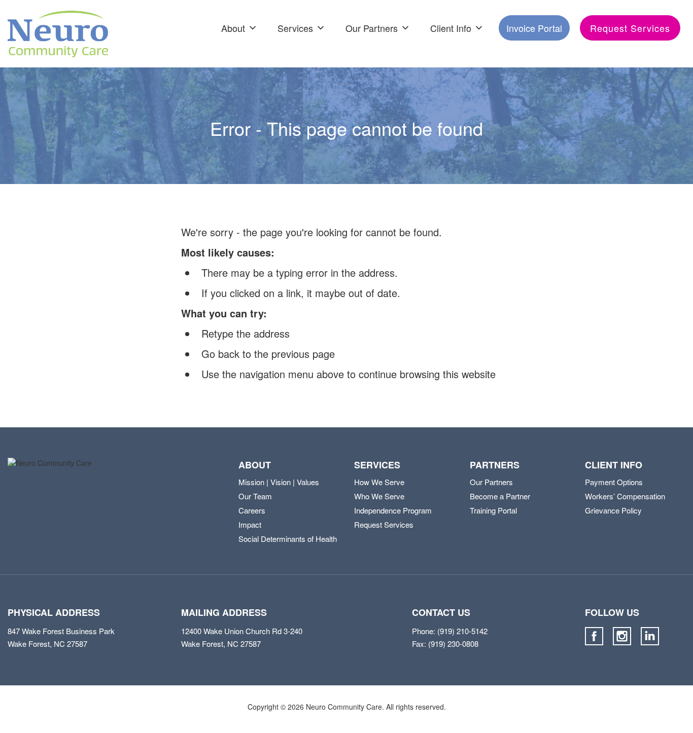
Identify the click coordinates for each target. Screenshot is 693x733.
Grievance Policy (613, 510)
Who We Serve (379, 496)
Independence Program (393, 510)
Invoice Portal (534, 27)
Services (295, 27)
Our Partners (371, 27)
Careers (251, 510)
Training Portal (493, 510)
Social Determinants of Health (287, 538)
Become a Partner (500, 496)
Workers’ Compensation (625, 496)
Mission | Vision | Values (278, 482)
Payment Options (614, 482)
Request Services (630, 27)
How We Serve (379, 482)
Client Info (450, 27)
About (233, 27)
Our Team (255, 496)
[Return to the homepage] (58, 33)
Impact (249, 524)
